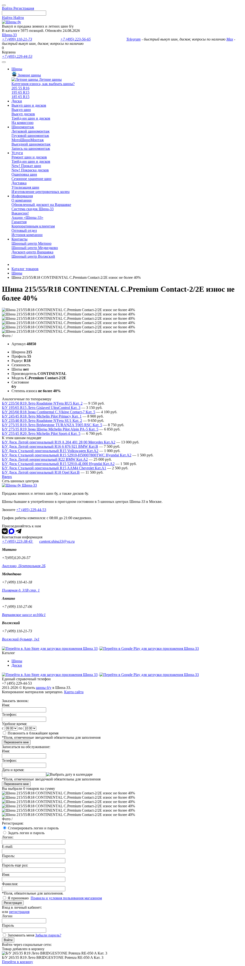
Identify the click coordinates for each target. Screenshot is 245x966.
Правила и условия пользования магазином (66, 898)
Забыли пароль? (48, 935)
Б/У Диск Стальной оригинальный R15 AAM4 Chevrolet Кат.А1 (54, 468)
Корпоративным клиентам (33, 226)
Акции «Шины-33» (27, 217)
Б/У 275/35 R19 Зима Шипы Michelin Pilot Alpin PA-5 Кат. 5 (50, 429)
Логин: (7, 837)
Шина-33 (9, 35)
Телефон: (9, 714)
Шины (16, 69)
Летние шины (50, 79)
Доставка (19, 183)
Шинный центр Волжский (33, 256)
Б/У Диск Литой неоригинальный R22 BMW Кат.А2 (45, 459)
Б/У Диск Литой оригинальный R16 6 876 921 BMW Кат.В (50, 446)
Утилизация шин (25, 187)
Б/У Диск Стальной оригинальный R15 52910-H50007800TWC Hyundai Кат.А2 (66, 455)
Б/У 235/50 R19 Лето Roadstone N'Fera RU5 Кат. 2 (42, 403)
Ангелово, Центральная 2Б (23, 566)
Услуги (17, 153)
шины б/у (43, 688)
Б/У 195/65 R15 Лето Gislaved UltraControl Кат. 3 (41, 408)
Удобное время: (14, 724)
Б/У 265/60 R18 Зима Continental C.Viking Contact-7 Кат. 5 (48, 412)
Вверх (7, 477)
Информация (22, 196)
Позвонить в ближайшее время (33, 733)
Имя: (6, 705)
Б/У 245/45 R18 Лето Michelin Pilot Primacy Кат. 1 (42, 416)
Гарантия (19, 222)
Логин (7, 916)
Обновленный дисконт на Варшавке (41, 205)
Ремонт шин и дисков (29, 157)
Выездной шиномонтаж (30, 144)
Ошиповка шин (24, 174)
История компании (27, 235)
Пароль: (8, 856)
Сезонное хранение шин (31, 179)
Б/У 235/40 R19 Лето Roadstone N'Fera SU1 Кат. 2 (42, 421)
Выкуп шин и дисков (28, 105)
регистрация (19, 912)
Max (229, 39)
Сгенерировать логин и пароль (33, 828)
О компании (21, 200)
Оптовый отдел (24, 230)
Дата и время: (13, 770)
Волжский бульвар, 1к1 (20, 639)
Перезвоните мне (16, 742)
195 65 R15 (20, 92)
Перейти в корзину (17, 962)
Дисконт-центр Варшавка (32, 252)
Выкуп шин (21, 110)
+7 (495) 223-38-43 (17, 541)
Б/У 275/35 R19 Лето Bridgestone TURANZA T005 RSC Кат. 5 (52, 425)
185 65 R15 (20, 97)
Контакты (19, 239)
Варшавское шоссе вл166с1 (24, 615)
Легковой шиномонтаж (30, 131)
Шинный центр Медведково (34, 248)
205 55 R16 (20, 88)
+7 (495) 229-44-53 (17, 56)
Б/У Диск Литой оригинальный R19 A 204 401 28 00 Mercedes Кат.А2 (58, 442)
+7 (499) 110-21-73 (17, 39)
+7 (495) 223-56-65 (75, 39)
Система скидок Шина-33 (32, 209)
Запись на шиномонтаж (30, 148)
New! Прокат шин (26, 166)
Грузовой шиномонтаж (30, 136)
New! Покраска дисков (30, 170)
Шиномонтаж (22, 127)
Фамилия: (10, 884)
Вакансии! (20, 213)
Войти (8, 940)
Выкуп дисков (23, 114)
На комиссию (22, 123)
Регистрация (13, 903)
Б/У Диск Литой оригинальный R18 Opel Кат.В (41, 472)
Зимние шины (29, 75)
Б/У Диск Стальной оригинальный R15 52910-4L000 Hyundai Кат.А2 (58, 464)
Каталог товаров (25, 269)
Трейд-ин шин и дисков (30, 118)
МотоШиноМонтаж (27, 140)
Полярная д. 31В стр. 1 (21, 590)
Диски (16, 101)
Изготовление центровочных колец (40, 192)
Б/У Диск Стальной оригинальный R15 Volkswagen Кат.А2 (50, 451)
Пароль (8, 925)
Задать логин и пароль (26, 833)
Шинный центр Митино (31, 243)
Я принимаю (19, 898)
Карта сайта (74, 692)
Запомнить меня (21, 935)
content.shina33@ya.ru (57, 541)
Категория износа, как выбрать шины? (43, 84)
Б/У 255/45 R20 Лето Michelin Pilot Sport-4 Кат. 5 (41, 433)
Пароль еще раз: (15, 865)
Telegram (133, 39)
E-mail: (7, 846)
